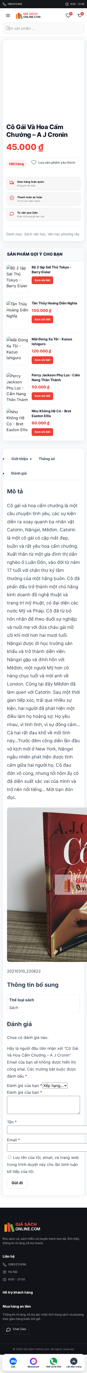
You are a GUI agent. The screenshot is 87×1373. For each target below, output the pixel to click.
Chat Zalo (19, 1329)
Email (13, 1139)
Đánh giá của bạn (24, 1085)
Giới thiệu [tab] (19, 458)
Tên (12, 1122)
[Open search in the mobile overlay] (43, 28)
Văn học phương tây (64, 234)
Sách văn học (35, 234)
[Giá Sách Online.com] (33, 15)
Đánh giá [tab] (19, 473)
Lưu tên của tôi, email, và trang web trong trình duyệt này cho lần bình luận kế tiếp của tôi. (43, 1164)
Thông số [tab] (47, 458)
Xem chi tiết (42, 280)
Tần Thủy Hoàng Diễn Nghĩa (54, 303)
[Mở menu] (8, 15)
